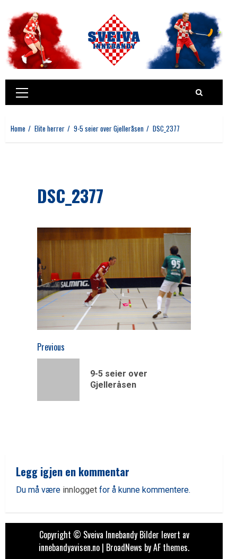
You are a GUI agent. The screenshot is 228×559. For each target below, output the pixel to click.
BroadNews (124, 547)
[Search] (199, 92)
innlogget (80, 490)
